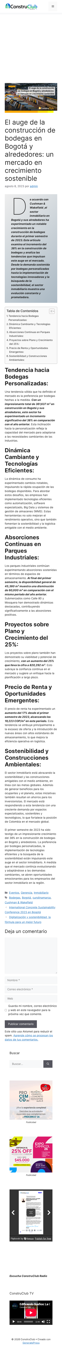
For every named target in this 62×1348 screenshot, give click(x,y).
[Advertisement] (31, 45)
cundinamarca (42, 897)
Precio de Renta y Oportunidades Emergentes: (28, 350)
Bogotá (26, 897)
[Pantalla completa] (48, 1321)
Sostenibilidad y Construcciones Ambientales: (28, 358)
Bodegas (14, 897)
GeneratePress (31, 1342)
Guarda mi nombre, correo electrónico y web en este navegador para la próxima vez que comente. (32, 1010)
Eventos (14, 892)
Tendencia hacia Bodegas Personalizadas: (24, 317)
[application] (31, 1313)
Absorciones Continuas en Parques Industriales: (29, 334)
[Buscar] (47, 1064)
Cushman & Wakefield (19, 902)
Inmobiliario (41, 892)
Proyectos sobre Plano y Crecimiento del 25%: (31, 342)
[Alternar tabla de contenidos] (50, 311)
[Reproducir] (13, 1321)
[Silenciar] (43, 1321)
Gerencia (26, 892)
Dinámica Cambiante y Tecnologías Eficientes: (29, 326)
